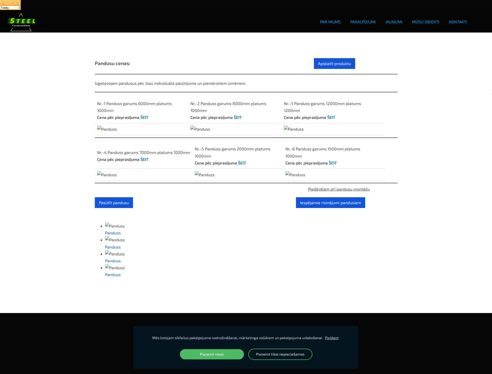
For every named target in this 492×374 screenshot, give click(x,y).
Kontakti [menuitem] (458, 21)
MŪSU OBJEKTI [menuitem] (425, 21)
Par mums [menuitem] (330, 21)
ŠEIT (144, 117)
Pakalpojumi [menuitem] (363, 21)
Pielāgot (332, 338)
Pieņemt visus (212, 354)
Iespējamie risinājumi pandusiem (330, 202)
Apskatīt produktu (334, 63)
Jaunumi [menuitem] (393, 21)
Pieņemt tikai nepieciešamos (280, 354)
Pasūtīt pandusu (114, 202)
